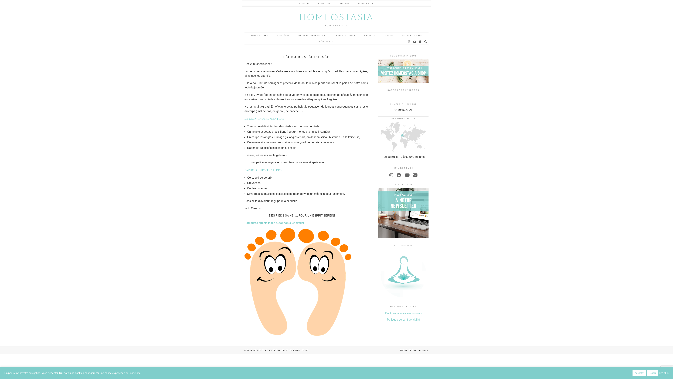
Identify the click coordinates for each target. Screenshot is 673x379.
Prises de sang (412, 35)
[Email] (415, 175)
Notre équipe (259, 35)
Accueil (304, 3)
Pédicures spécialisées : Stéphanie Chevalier (274, 222)
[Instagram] (409, 42)
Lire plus (664, 373)
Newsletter (366, 3)
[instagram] (391, 175)
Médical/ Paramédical (312, 35)
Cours (390, 35)
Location (324, 3)
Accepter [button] (639, 373)
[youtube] (407, 175)
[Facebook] (420, 42)
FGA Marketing (299, 350)
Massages (370, 35)
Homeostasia (336, 18)
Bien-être (283, 35)
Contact (344, 3)
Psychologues (345, 35)
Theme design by (414, 350)
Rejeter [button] (652, 373)
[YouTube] (414, 42)
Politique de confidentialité (403, 319)
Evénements (326, 42)
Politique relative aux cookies (403, 313)
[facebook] (399, 175)
